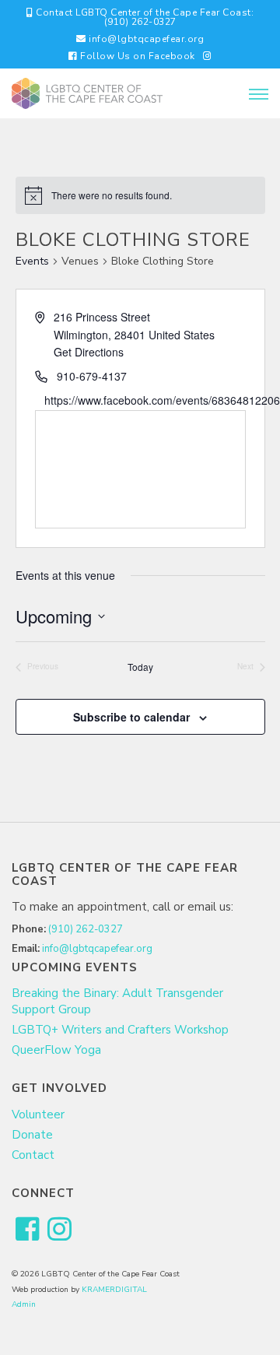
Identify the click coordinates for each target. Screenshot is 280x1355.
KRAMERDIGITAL (114, 1289)
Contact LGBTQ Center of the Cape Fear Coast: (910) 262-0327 (143, 17)
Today (140, 667)
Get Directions (89, 352)
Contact (33, 1155)
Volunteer (38, 1114)
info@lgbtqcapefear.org (145, 39)
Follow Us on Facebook (136, 56)
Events (32, 261)
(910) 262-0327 (85, 929)
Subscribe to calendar (131, 717)
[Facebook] (28, 1230)
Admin (24, 1304)
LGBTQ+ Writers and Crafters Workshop (120, 1029)
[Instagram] (207, 56)
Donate (32, 1135)
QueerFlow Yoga (56, 1050)
